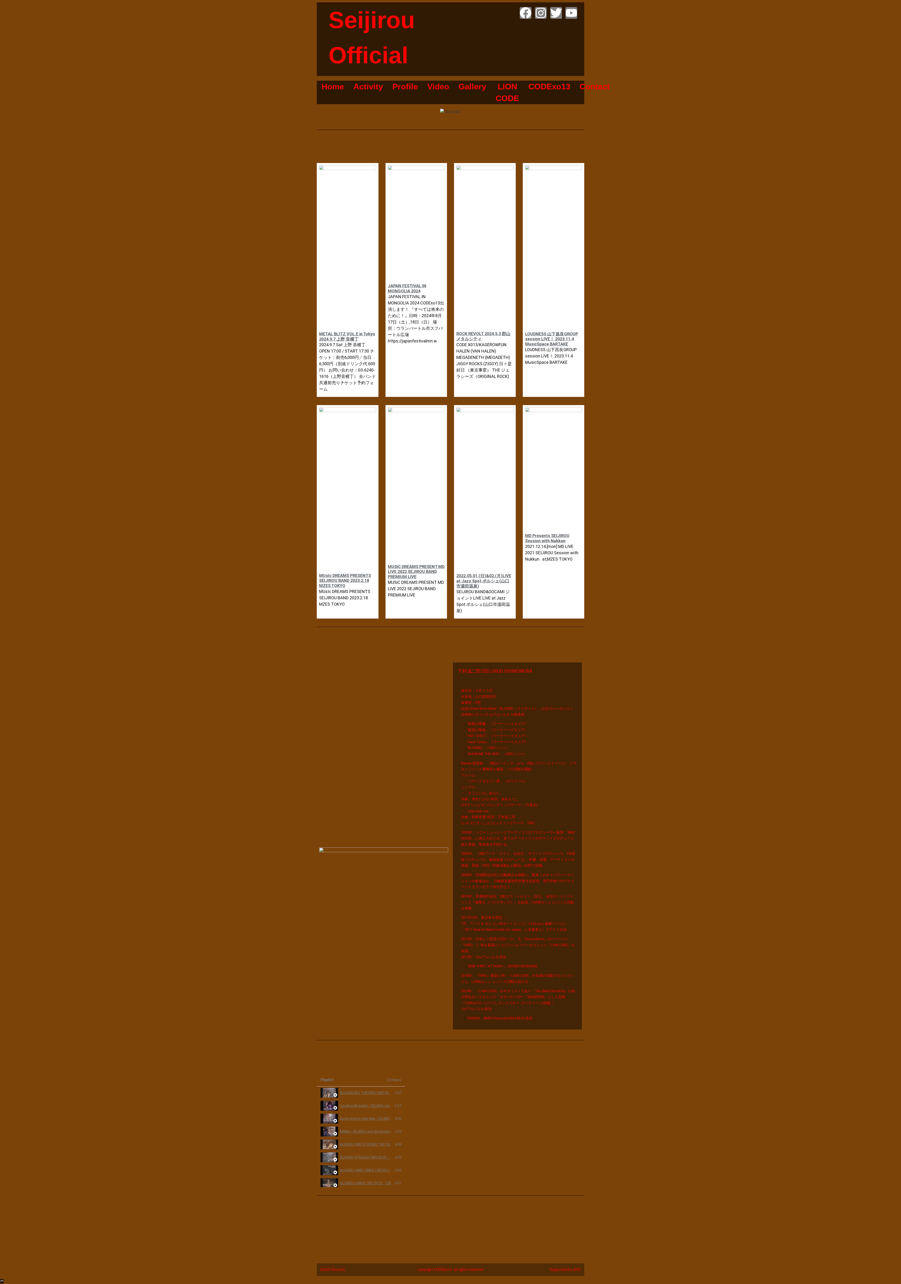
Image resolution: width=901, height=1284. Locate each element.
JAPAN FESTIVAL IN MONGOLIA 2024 (407, 288)
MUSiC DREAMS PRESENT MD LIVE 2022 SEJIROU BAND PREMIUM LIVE (416, 571)
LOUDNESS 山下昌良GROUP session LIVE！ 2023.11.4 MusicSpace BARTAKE (551, 338)
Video (438, 86)
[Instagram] (541, 13)
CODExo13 (549, 86)
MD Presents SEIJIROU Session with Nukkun (547, 538)
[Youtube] (571, 13)
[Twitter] (556, 13)
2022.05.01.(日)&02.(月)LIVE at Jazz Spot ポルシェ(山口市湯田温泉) (483, 580)
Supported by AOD (565, 1269)
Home (332, 86)
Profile (405, 86)
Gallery (472, 86)
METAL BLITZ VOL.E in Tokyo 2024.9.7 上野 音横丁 (347, 336)
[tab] (361, 1092)
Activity (368, 86)
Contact (595, 86)
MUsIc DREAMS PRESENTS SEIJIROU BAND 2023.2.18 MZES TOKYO (345, 580)
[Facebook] (525, 13)
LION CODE (507, 92)
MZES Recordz (332, 1269)
